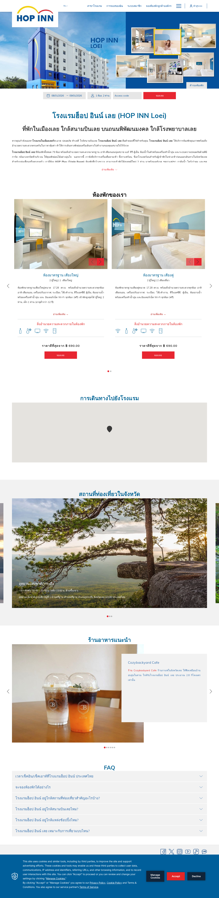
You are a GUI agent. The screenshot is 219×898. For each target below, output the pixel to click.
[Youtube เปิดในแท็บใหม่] (188, 851)
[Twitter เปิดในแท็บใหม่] (171, 851)
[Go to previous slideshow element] (92, 262)
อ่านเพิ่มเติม (59, 314)
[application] (109, 876)
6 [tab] (114, 747)
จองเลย (61, 355)
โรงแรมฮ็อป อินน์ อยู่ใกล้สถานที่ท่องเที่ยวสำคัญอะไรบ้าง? (57, 798)
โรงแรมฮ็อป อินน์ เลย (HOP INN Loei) (109, 115)
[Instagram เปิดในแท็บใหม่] (179, 851)
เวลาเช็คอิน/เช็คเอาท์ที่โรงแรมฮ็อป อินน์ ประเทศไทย (54, 776)
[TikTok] (196, 851)
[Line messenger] (204, 851)
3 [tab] (111, 616)
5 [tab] (112, 747)
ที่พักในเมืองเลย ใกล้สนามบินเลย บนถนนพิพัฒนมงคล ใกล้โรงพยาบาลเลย (109, 128)
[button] (58, 96)
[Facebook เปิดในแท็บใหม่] (163, 851)
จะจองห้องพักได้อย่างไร (33, 787)
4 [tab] (110, 747)
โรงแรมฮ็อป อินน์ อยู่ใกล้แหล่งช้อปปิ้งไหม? (47, 820)
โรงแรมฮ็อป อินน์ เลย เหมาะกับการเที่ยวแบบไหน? (52, 831)
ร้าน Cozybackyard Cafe (142, 670)
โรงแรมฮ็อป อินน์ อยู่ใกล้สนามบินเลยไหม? (46, 809)
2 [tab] (111, 371)
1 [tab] (108, 371)
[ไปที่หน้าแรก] (35, 13)
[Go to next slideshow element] (100, 262)
